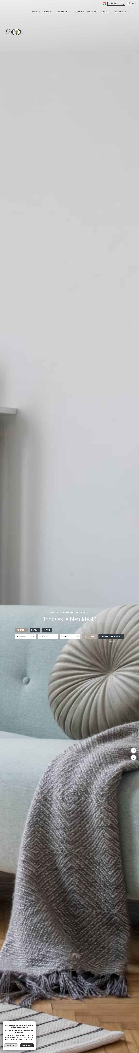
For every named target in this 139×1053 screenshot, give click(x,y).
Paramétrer (11, 1045)
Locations (47, 12)
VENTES (35, 12)
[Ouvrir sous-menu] (40, 12)
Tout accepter (27, 1045)
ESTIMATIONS (79, 12)
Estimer (47, 630)
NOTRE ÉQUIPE (106, 12)
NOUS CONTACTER (121, 12)
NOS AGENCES (92, 12)
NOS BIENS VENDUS (63, 12)
